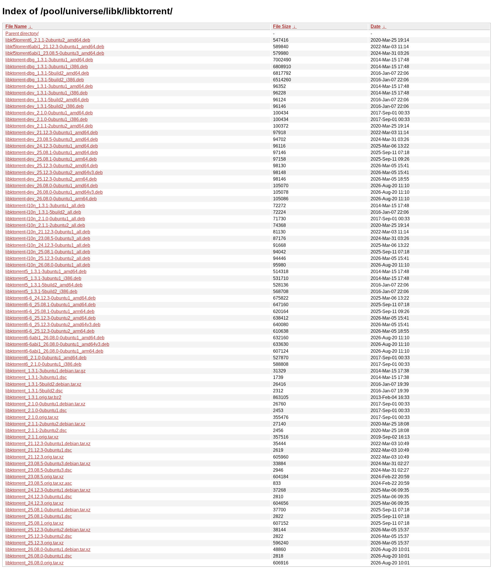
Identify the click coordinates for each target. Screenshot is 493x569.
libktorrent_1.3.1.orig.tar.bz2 (33, 397)
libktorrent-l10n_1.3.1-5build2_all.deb (43, 212)
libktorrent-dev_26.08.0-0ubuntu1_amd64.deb (51, 185)
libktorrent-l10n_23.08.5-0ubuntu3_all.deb (47, 238)
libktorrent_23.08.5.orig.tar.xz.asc (38, 483)
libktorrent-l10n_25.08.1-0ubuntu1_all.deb (47, 251)
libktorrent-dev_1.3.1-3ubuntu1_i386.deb (46, 92)
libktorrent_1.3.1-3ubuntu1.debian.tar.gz (45, 370)
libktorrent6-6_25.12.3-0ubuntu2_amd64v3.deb (52, 324)
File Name (16, 26)
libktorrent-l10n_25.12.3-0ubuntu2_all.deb (47, 258)
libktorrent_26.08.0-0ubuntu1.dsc (38, 556)
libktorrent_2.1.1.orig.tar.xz (31, 437)
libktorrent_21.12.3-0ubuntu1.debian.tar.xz (47, 443)
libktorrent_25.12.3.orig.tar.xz (34, 542)
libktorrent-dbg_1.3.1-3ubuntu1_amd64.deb (49, 59)
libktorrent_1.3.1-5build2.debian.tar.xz (43, 384)
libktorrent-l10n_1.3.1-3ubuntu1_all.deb (45, 205)
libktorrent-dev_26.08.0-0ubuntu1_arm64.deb (51, 198)
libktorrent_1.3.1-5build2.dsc (34, 390)
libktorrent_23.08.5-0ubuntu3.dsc (38, 470)
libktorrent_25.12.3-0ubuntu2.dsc (38, 536)
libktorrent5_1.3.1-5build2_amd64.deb (43, 285)
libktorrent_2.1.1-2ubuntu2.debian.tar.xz (45, 423)
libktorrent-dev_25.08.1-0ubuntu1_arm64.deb (51, 159)
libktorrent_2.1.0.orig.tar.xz (31, 417)
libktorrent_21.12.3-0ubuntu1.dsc (38, 450)
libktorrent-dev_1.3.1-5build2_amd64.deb (47, 99)
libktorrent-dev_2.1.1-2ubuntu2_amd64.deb (49, 126)
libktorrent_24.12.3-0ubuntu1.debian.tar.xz (47, 490)
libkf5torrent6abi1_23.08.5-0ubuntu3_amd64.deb (54, 53)
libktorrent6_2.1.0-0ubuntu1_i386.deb (43, 364)
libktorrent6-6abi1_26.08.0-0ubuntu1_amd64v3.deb (57, 344)
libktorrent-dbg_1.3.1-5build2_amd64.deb (47, 73)
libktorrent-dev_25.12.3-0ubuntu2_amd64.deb (51, 165)
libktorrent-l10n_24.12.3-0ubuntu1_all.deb (47, 245)
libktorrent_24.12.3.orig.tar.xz (34, 503)
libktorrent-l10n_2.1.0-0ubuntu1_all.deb (45, 218)
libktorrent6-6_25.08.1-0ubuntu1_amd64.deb (50, 304)
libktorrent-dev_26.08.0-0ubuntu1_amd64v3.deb (54, 192)
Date (376, 26)
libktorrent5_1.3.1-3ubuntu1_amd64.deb (45, 271)
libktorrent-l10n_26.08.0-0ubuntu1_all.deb (47, 265)
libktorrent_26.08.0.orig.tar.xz (34, 562)
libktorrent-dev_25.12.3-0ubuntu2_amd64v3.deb (54, 172)
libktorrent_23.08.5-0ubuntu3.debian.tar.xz (47, 463)
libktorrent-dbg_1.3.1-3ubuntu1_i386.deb (46, 66)
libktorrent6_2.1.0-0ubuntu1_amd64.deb (45, 357)
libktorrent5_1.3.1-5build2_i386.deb (41, 291)
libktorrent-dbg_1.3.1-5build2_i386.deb (44, 79)
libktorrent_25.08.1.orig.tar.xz (34, 523)
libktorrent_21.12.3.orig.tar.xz (34, 457)
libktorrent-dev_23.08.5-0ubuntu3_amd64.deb (51, 139)
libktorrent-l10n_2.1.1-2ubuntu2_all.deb (45, 225)
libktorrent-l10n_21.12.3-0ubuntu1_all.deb (47, 231)
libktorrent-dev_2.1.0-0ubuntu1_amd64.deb (49, 112)
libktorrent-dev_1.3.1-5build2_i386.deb (44, 106)
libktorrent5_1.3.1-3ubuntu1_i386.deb (43, 278)
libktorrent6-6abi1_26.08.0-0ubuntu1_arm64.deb (54, 351)
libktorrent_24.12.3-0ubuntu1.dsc (38, 496)
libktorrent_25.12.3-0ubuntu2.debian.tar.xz (47, 529)
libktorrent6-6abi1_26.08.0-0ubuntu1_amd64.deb (54, 337)
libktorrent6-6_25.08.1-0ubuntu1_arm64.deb (49, 311)
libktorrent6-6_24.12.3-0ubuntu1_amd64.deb (50, 298)
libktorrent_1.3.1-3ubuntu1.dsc (36, 377)
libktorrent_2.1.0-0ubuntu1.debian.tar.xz (45, 403)
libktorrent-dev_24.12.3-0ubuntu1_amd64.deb (51, 146)
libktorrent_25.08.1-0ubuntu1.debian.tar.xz (47, 509)
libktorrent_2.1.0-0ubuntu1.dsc (36, 410)
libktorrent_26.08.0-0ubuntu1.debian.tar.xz (47, 549)
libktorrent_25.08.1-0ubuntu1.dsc (38, 516)
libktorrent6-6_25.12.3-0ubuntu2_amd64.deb (50, 318)
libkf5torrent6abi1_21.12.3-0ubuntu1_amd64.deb (54, 46)
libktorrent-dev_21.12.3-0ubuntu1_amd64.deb (51, 132)
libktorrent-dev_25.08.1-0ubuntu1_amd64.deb (51, 152)
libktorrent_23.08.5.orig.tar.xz (34, 476)
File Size (282, 26)
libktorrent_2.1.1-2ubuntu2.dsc (36, 430)
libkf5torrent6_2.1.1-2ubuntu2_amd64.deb (47, 40)
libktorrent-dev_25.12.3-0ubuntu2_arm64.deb (51, 179)
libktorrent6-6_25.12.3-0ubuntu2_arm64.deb (49, 331)
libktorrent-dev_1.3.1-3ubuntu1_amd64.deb (49, 86)
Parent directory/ (22, 33)
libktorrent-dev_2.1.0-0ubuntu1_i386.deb (46, 119)
